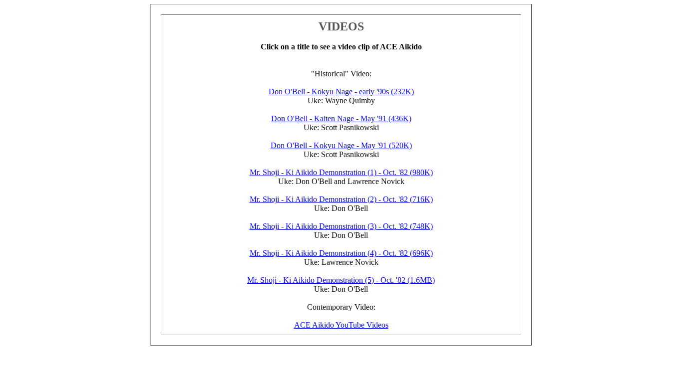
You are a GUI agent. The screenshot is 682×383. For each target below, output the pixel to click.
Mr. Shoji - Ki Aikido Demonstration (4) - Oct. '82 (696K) (341, 253)
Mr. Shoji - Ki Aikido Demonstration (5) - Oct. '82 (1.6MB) (341, 280)
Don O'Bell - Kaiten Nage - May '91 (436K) (341, 118)
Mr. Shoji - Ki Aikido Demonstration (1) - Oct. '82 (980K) (341, 172)
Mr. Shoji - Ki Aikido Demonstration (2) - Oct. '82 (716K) (341, 199)
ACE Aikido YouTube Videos (341, 325)
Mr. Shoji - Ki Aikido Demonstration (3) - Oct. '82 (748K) (341, 226)
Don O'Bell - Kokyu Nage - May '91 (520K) (341, 145)
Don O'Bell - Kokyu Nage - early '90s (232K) (341, 91)
